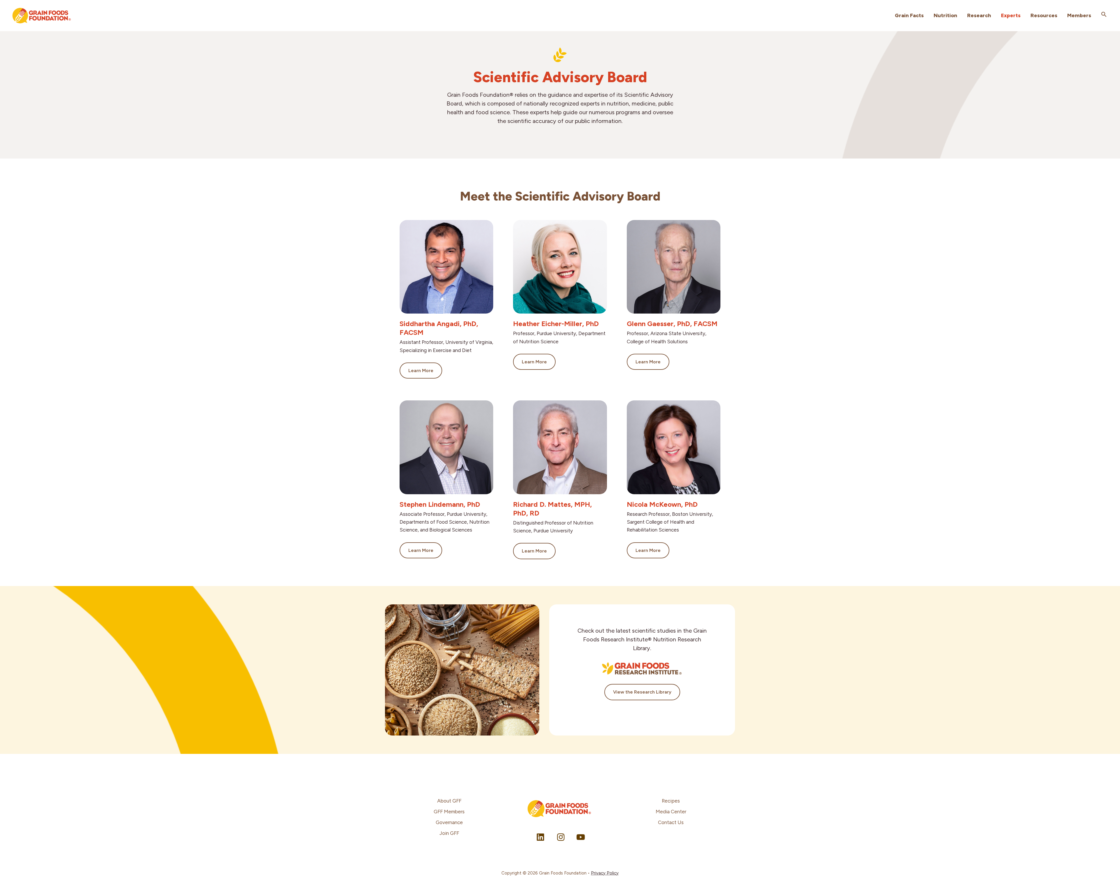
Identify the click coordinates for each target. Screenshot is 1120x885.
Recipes (671, 801)
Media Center (671, 811)
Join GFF (449, 833)
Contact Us (671, 822)
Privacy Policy (605, 873)
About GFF (449, 801)
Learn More (420, 370)
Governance (449, 822)
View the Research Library (642, 692)
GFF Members (449, 811)
